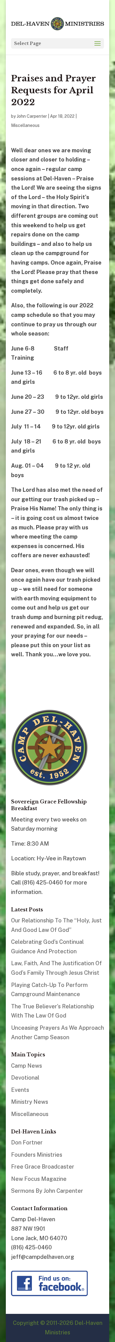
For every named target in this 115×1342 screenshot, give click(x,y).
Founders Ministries (36, 1154)
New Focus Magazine (39, 1179)
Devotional (25, 1077)
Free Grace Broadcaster (42, 1166)
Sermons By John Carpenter (47, 1191)
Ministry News (29, 1102)
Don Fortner (27, 1142)
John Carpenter (32, 116)
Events (20, 1090)
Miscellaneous (25, 125)
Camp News (26, 1065)
